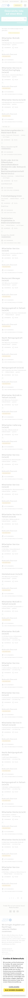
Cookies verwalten (14, 986)
